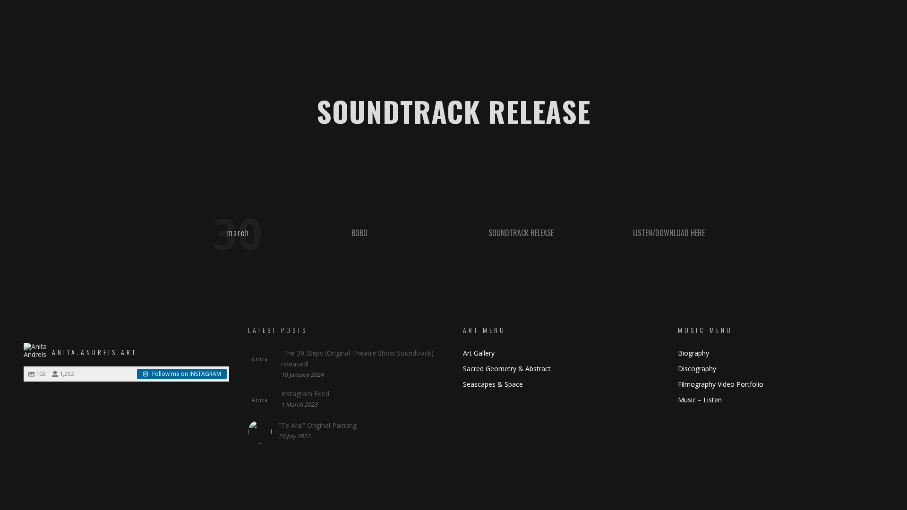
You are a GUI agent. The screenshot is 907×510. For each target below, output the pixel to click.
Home (283, 64)
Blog (539, 64)
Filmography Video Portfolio (720, 384)
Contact (618, 64)
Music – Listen (700, 399)
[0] (872, 64)
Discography (697, 368)
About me (328, 64)
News (575, 64)
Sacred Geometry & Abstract (507, 368)
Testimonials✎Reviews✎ (472, 64)
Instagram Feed (305, 393)
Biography (693, 352)
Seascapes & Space (493, 384)
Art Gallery (479, 352)
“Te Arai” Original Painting (318, 425)
